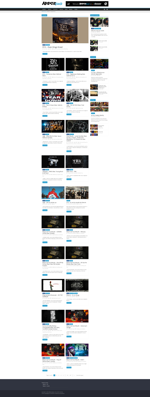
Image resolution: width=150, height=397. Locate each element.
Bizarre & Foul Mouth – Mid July (76, 232)
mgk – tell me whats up (49, 202)
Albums (44, 9)
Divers (75, 9)
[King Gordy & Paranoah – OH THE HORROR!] (53, 279)
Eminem (81, 203)
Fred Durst (79, 108)
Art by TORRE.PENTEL (97, 115)
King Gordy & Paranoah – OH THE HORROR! (52, 295)
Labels (66, 9)
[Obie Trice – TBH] (77, 156)
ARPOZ (50, 48)
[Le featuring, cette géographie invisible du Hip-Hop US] (94, 85)
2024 (68, 324)
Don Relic (57, 330)
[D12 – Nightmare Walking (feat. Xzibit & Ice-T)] (77, 58)
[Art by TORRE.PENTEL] (99, 102)
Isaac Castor (71, 143)
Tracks (49, 9)
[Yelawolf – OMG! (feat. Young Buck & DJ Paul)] (53, 156)
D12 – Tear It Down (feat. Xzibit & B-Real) (52, 105)
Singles (47, 72)
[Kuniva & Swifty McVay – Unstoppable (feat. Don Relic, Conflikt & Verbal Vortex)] (53, 310)
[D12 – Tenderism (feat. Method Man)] (53, 58)
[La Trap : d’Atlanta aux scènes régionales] (99, 59)
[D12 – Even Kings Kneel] (65, 18)
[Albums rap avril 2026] (94, 46)
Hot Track (47, 44)
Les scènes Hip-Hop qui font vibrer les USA (102, 92)
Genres (70, 9)
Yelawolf (58, 174)
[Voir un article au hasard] (107, 9)
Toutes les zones (45, 382)
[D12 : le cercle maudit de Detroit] (77, 187)
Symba (61, 139)
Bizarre (54, 48)
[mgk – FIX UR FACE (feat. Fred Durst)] (77, 89)
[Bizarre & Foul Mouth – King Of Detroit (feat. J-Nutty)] (53, 344)
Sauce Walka (57, 139)
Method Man (44, 78)
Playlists (55, 9)
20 (70, 375)
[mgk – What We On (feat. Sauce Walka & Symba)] (53, 120)
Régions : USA (45, 384)
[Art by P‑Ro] (94, 131)
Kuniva (62, 48)
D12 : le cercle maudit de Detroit (76, 202)
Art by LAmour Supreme (101, 126)
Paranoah (59, 298)
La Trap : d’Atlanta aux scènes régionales (97, 73)
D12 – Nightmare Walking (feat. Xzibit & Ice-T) (76, 74)
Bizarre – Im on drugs (73, 295)
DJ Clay (84, 142)
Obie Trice (81, 173)
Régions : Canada (46, 386)
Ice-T (86, 77)
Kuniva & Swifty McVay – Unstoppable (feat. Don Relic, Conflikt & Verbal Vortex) (51, 327)
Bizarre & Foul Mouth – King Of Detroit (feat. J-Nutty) (51, 360)
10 (67, 375)
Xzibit (75, 78)
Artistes (61, 9)
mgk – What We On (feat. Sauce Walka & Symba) (51, 136)
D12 (56, 48)
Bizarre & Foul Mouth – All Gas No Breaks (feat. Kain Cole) (77, 263)
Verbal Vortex (49, 332)
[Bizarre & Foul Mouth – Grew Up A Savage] (77, 310)
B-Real (54, 108)
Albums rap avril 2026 (102, 47)
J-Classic (75, 143)
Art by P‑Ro (100, 131)
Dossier (68, 200)
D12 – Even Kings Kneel (52, 47)
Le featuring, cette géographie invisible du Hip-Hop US (102, 86)
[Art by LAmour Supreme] (94, 125)
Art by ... (93, 113)
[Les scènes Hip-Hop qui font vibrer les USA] (94, 91)
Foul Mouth (61, 234)
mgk (82, 108)
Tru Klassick (79, 143)
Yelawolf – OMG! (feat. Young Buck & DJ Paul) (52, 172)
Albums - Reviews (97, 28)
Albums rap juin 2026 (97, 31)
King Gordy (55, 298)
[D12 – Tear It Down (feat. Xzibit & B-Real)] (53, 89)
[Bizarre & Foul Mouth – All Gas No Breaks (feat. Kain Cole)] (77, 247)
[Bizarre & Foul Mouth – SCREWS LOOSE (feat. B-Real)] (53, 216)
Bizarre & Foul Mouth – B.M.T (75, 360)
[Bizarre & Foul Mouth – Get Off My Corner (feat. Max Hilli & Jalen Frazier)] (53, 247)
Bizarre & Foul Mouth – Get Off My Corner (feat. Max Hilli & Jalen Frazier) (52, 264)
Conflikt (54, 330)
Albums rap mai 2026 (102, 40)
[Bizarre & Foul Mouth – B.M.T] (77, 344)
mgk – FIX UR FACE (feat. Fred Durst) (75, 105)
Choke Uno (81, 142)
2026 (44, 44)
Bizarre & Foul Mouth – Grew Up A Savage (77, 326)
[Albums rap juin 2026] (99, 17)
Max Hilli (46, 268)
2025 (68, 134)
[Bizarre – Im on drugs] (77, 279)
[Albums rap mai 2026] (94, 40)
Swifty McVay (66, 48)
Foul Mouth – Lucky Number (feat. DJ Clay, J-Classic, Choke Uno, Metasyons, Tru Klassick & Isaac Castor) (77, 138)
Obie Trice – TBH (71, 171)
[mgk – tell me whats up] (53, 187)
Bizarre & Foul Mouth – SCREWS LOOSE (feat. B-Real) (52, 232)
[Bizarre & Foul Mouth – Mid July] (77, 216)
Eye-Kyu (59, 48)
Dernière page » (80, 375)
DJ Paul (55, 174)
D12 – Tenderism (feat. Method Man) (51, 74)
